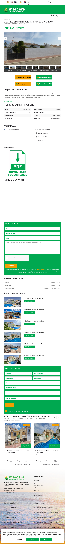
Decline (32, 539)
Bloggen (36, 493)
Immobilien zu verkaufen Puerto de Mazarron (46, 527)
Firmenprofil (37, 480)
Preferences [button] (32, 536)
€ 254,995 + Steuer (29, 324)
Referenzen (37, 490)
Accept (45, 539)
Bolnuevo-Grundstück (10, 507)
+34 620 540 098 (55, 285)
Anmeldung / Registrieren (34, 3)
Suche (9, 405)
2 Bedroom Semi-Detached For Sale (17, 451)
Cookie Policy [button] (58, 534)
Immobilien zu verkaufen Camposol (43, 510)
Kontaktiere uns (38, 495)
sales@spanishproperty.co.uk (52, 288)
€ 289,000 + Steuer (29, 312)
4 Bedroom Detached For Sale (34, 344)
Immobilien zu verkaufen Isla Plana (43, 515)
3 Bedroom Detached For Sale (34, 310)
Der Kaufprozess (38, 485)
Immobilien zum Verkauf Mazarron (43, 520)
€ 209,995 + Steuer (29, 335)
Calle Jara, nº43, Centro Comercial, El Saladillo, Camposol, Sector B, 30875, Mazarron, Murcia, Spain (16, 484)
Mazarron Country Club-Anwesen (13, 522)
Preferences (19, 539)
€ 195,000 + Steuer (29, 358)
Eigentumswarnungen (53, 2)
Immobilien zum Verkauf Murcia (42, 525)
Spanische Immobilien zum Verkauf (43, 483)
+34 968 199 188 (55, 282)
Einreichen (11, 266)
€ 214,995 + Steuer (29, 301)
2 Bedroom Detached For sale (34, 298)
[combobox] (18, 373)
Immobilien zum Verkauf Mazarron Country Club (47, 522)
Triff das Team (37, 488)
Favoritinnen (31, 2)
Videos (35, 498)
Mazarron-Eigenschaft (10, 520)
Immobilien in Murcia (10, 525)
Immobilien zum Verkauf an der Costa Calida (46, 512)
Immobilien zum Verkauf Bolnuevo (43, 507)
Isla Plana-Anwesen (9, 515)
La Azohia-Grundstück (10, 517)
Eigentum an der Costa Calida (12, 512)
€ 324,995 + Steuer (29, 347)
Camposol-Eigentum (9, 510)
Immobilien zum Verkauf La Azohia (43, 517)
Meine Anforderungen (42, 2)
